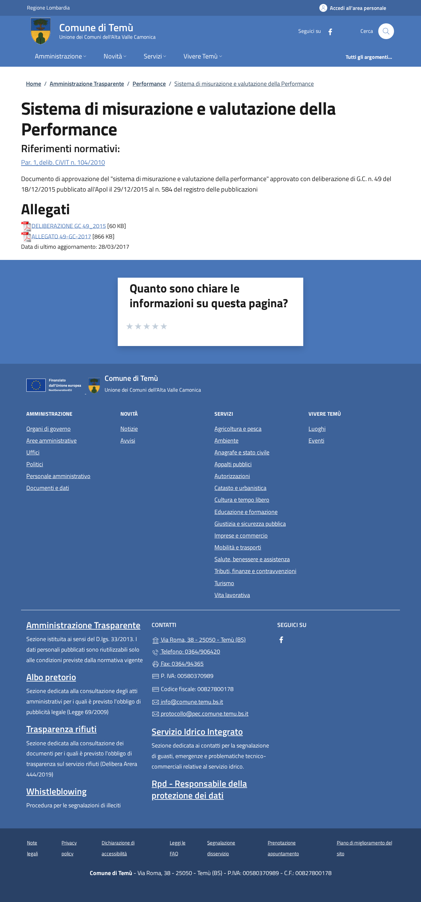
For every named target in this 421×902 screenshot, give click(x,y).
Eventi (316, 440)
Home (33, 83)
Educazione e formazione (246, 511)
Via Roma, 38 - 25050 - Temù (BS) (214, 639)
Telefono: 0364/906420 (190, 651)
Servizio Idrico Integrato (197, 731)
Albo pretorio (51, 677)
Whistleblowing (56, 791)
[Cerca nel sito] (386, 31)
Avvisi (127, 440)
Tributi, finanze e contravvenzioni (255, 571)
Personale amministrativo (58, 476)
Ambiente (226, 440)
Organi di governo (48, 428)
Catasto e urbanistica (240, 487)
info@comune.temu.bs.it (191, 701)
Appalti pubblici (233, 464)
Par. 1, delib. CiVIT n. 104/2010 (63, 162)
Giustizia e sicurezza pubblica (250, 523)
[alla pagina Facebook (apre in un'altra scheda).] (327, 31)
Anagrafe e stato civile (241, 452)
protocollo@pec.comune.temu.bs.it (204, 713)
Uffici (32, 452)
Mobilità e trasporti (237, 547)
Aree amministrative (51, 440)
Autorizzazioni (232, 476)
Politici (34, 464)
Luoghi (317, 428)
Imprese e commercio (241, 535)
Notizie (129, 428)
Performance (149, 83)
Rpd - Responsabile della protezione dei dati (199, 789)
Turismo (224, 583)
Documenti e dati (47, 487)
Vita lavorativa (232, 594)
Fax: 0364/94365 (182, 663)
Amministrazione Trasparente (87, 83)
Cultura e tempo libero (241, 499)
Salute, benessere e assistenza (252, 559)
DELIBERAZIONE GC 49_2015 (69, 225)
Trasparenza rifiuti (61, 729)
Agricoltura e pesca (237, 428)
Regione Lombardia (48, 7)
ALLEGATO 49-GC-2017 (61, 236)
